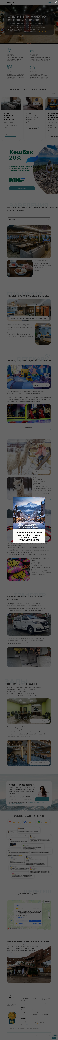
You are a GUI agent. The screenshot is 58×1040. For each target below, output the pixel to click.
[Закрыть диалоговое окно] (55, 2)
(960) (25, 540)
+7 (20, 540)
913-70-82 (33, 540)
